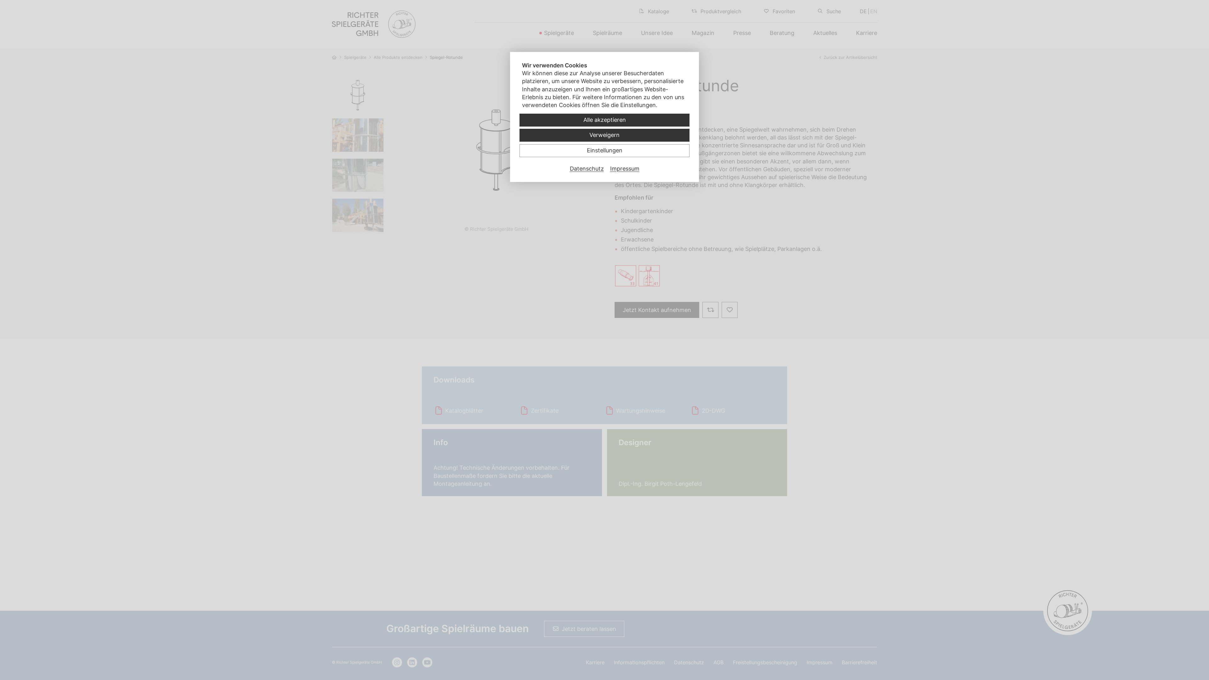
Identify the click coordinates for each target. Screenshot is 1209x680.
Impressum (624, 168)
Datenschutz (587, 168)
